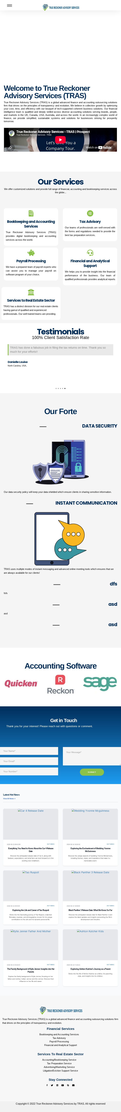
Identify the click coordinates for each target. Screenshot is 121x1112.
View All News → (9, 798)
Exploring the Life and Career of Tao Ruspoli (30, 910)
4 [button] (62, 388)
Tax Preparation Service (59, 1063)
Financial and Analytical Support (60, 1045)
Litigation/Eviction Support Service (60, 1070)
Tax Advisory (59, 1038)
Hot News (50, 844)
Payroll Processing (59, 1041)
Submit (92, 772)
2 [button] (58, 388)
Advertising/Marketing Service (59, 1067)
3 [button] (60, 388)
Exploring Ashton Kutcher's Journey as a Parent (90, 969)
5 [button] (64, 388)
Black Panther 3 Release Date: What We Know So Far (90, 910)
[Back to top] (112, 1097)
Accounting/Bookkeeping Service (59, 1059)
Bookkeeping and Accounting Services (59, 1034)
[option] (60, 356)
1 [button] (56, 388)
